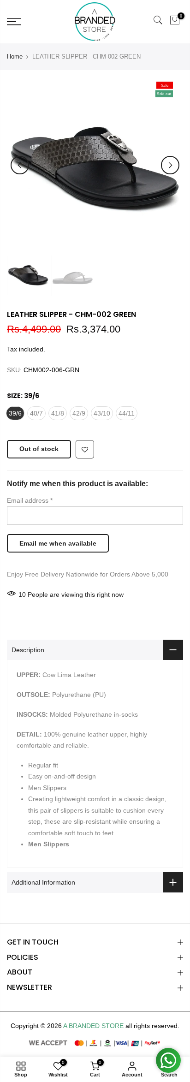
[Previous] (20, 165)
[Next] (170, 165)
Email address (30, 500)
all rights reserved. (152, 1025)
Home (15, 56)
